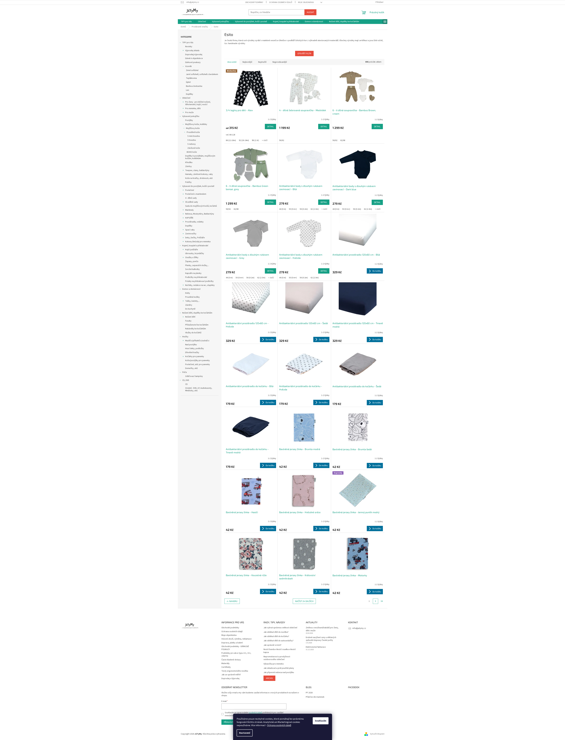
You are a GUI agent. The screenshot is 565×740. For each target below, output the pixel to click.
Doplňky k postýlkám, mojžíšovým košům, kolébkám (200, 157)
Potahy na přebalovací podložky (199, 281)
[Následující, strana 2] (375, 601)
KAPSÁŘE (189, 217)
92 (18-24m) (244, 140)
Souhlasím (320, 720)
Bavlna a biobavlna (194, 86)
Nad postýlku (191, 344)
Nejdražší (262, 62)
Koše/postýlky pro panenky (197, 360)
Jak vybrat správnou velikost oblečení (280, 627)
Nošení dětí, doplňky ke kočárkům (197, 312)
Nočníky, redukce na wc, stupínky (200, 285)
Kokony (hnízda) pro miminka (197, 241)
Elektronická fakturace (316, 647)
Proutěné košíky (192, 297)
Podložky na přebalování (196, 277)
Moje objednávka (306, 2)
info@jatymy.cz (359, 628)
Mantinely (189, 210)
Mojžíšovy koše (193, 128)
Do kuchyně (190, 308)
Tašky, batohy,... (192, 301)
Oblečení (186, 98)
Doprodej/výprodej (193, 54)
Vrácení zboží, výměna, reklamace (236, 638)
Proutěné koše (193, 132)
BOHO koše (192, 152)
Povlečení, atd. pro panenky (197, 364)
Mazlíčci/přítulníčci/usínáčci (197, 340)
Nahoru (233, 601)
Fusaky (188, 320)
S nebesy (191, 144)
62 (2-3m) (315, 209)
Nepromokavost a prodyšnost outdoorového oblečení (277, 658)
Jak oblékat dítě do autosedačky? (279, 640)
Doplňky (189, 94)
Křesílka (188, 162)
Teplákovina (191, 78)
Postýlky (189, 120)
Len (187, 90)
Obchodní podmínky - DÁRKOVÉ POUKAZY (235, 648)
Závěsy (188, 166)
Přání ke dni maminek (315, 697)
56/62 (281, 140)
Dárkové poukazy (193, 62)
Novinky (188, 46)
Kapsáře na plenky (193, 273)
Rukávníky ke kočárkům (195, 328)
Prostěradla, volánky (194, 221)
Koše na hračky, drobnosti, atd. (199, 178)
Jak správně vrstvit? (272, 645)
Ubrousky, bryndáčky (194, 253)
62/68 (342, 140)
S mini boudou (193, 136)
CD (186, 384)
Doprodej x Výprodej (230, 678)
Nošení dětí (190, 316)
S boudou (191, 140)
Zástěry (188, 305)
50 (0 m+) (293, 209)
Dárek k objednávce (194, 58)
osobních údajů (255, 712)
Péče (184, 372)
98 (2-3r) (255, 140)
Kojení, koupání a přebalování (195, 245)
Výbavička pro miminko (274, 664)
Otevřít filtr (304, 53)
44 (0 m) (282, 209)
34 (382, 601)
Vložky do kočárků (193, 332)
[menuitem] (186, 21)
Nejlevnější (247, 62)
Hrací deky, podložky (194, 348)
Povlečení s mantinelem (195, 194)
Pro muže (189, 112)
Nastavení (244, 733)
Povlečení (189, 190)
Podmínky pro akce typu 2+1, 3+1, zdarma (236, 654)
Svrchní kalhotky (192, 269)
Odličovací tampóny (194, 376)
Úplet (188, 82)
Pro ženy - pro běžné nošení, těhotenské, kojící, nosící (198, 103)
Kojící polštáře (191, 249)
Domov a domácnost (191, 289)
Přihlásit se (230, 722)
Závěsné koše (193, 148)
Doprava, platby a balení (232, 642)
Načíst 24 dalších (304, 601)
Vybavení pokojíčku (190, 116)
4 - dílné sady (191, 198)
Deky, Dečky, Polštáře (195, 237)
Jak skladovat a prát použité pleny (279, 668)
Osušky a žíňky (191, 257)
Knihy (187, 293)
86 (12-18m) (231, 140)
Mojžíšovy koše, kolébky (196, 124)
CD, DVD (185, 380)
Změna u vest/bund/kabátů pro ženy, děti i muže (322, 629)
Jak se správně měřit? (231, 674)
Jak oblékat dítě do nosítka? (276, 632)
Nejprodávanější (280, 62)
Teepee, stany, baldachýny (197, 170)
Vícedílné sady (191, 202)
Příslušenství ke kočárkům (196, 324)
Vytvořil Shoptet (377, 733)
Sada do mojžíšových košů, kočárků (201, 206)
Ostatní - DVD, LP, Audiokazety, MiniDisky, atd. (198, 389)
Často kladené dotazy (231, 659)
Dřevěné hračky (192, 352)
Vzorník (188, 66)
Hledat (310, 12)
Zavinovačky (190, 233)
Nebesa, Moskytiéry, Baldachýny (199, 213)
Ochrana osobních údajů (279, 725)
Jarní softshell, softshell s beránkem (202, 74)
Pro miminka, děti (193, 108)
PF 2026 (309, 692)
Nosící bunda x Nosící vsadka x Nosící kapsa (280, 651)
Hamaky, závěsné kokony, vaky (199, 174)
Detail (270, 126)
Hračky (185, 336)
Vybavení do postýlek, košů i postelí (198, 186)
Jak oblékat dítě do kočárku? (276, 636)
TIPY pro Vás (187, 42)
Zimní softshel (192, 70)
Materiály (225, 663)
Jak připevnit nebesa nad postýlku (279, 672)
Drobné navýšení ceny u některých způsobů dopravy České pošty (321, 639)
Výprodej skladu (192, 50)
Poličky (188, 182)
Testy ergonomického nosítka (234, 671)
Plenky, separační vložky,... (197, 265)
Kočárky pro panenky (194, 356)
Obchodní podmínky (254, 2)
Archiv (269, 678)
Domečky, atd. (191, 368)
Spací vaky (190, 229)
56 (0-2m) (304, 209)
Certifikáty (226, 667)
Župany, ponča (191, 261)
